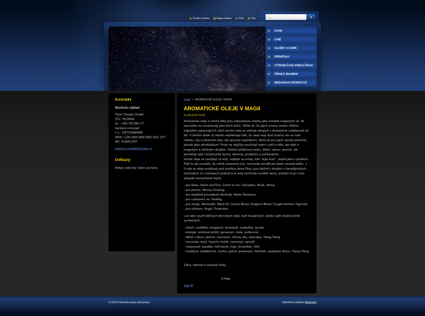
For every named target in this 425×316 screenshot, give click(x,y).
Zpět (186, 285)
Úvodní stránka (201, 18)
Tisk (253, 18)
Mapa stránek (224, 18)
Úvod (187, 99)
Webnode (311, 302)
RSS (241, 18)
